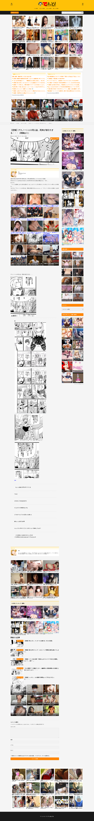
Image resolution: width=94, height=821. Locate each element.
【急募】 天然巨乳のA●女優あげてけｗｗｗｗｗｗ (24, 93)
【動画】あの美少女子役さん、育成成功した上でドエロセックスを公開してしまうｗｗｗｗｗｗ (68, 84)
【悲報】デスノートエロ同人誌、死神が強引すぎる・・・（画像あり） (40, 123)
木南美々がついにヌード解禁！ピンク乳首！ (22, 88)
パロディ (20, 136)
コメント (13, 726)
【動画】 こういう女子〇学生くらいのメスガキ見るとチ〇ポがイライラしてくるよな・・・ (32, 28)
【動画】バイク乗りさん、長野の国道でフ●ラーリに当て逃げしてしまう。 (29, 84)
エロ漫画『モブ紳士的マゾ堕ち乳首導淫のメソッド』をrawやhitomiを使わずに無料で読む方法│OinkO (70, 82)
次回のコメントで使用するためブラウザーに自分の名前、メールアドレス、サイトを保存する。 (31, 755)
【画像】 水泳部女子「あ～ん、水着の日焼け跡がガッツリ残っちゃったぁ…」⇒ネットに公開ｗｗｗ (75, 42)
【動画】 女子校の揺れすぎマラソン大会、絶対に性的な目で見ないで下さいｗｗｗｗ (61, 28)
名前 (11, 739)
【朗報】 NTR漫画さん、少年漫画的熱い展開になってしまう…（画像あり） (75, 55)
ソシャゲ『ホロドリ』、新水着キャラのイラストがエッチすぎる (62, 80)
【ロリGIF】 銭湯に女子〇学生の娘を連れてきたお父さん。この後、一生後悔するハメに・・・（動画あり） (35, 233)
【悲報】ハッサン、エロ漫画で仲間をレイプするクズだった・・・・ (39, 678)
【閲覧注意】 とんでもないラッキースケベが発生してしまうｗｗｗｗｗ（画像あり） (32, 55)
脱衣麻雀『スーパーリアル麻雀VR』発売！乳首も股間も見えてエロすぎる (64, 90)
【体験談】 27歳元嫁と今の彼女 (55, 78)
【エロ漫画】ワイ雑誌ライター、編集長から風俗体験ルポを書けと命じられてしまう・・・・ (41, 669)
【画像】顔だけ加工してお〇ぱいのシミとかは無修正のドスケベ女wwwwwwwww (31, 82)
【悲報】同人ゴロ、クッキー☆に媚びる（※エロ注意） (38, 640)
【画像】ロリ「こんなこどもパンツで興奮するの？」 (51, 219)
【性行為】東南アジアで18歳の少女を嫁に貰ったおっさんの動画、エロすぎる (18, 42)
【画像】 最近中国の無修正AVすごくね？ (50, 584)
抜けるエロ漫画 (23, 123)
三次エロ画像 (42, 8)
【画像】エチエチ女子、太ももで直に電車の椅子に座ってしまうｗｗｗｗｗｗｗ (75, 781)
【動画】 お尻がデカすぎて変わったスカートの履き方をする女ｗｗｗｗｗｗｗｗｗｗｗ (32, 90)
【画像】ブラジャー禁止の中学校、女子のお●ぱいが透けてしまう (61, 808)
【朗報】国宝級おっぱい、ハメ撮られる (61, 794)
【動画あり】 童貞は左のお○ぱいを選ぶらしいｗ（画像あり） (18, 69)
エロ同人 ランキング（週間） (18, 603)
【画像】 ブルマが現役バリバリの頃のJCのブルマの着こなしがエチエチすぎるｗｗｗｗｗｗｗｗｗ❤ (19, 572)
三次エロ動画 (48, 8)
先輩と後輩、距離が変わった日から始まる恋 (21, 76)
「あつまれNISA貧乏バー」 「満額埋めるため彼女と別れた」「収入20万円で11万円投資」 (33, 80)
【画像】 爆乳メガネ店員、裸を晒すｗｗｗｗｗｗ (18, 781)
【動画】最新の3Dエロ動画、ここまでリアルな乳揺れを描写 (18, 219)
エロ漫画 (36, 8)
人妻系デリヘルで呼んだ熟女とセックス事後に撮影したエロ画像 (32, 41)
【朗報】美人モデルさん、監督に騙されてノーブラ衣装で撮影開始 (51, 233)
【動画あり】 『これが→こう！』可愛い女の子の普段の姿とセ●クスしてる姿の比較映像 (18, 597)
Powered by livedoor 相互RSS (18, 95)
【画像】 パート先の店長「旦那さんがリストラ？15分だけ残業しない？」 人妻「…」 (41, 660)
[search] (82, 12)
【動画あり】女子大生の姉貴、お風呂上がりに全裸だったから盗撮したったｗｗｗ (19, 206)
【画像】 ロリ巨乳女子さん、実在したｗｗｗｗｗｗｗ (47, 808)
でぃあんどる (51, 816)
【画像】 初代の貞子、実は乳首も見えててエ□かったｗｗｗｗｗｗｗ (18, 55)
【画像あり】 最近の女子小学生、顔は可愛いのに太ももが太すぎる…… (47, 55)
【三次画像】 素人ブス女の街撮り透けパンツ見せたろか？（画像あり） (47, 69)
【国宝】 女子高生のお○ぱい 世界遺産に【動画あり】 (61, 55)
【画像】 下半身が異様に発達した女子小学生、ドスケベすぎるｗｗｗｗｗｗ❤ (50, 597)
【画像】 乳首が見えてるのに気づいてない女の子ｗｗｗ (34, 585)
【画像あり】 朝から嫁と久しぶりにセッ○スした (61, 69)
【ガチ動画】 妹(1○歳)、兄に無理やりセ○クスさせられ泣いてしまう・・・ (18, 28)
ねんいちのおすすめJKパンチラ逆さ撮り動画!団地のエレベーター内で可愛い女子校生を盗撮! (68, 86)
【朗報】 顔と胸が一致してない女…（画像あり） (33, 69)
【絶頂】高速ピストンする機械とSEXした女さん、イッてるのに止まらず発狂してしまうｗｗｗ (51, 206)
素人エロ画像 (55, 8)
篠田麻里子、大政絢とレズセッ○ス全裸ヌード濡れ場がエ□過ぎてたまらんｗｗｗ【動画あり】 (61, 781)
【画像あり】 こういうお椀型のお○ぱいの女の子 (75, 69)
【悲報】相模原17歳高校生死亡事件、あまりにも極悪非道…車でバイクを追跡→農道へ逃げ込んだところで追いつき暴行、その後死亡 (41, 78)
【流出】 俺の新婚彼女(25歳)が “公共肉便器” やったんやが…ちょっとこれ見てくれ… (18, 795)
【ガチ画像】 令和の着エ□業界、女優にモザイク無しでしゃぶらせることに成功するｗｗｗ (18, 233)
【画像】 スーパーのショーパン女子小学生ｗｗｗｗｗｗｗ (47, 781)
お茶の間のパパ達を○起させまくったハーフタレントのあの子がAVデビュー (29, 86)
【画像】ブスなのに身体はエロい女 (18, 807)
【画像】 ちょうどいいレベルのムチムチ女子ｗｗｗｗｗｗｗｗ (34, 597)
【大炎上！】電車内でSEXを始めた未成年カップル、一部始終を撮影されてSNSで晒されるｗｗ (76, 795)
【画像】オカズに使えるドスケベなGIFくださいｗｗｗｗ (51, 572)
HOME (13, 123)
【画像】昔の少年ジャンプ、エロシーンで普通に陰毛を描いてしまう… (41, 650)
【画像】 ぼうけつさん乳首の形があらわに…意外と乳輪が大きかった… (47, 28)
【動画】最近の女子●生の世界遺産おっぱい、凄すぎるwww (33, 808)
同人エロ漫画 (24, 136)
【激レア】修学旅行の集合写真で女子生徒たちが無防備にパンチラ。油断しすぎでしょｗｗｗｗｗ (35, 219)
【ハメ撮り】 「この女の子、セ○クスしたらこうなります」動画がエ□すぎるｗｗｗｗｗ (75, 808)
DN (15, 480)
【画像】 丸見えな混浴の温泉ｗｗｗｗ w (32, 781)
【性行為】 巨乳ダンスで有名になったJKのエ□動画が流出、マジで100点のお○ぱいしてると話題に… (47, 42)
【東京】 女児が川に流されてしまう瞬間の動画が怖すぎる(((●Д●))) (32, 794)
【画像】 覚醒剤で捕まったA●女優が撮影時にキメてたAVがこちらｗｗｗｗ (34, 572)
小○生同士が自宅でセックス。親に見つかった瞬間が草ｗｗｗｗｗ (47, 794)
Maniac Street (23, 173)
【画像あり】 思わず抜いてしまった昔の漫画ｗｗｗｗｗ (61, 41)
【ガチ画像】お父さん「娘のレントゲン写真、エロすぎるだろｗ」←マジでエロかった (75, 28)
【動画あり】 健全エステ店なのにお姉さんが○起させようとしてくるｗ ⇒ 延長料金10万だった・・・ (35, 206)
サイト (12, 750)
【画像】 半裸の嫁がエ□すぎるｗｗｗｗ (17, 584)
